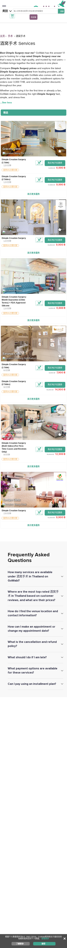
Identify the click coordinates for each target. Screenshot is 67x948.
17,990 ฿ (51, 185)
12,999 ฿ (60, 453)
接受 (43, 943)
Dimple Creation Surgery (14, 238)
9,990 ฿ (51, 168)
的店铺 (33, 17)
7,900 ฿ (61, 372)
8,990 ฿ (52, 308)
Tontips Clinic (11, 499)
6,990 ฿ (60, 167)
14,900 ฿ (51, 245)
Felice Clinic (10, 227)
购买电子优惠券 (55, 163)
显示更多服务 (33, 194)
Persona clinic (12, 432)
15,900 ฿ (49, 390)
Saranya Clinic (12, 353)
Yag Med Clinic (12, 286)
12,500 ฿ (51, 517)
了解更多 (20, 943)
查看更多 (45, 939)
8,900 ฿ (52, 373)
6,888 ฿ (60, 307)
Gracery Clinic (12, 148)
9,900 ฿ (60, 244)
